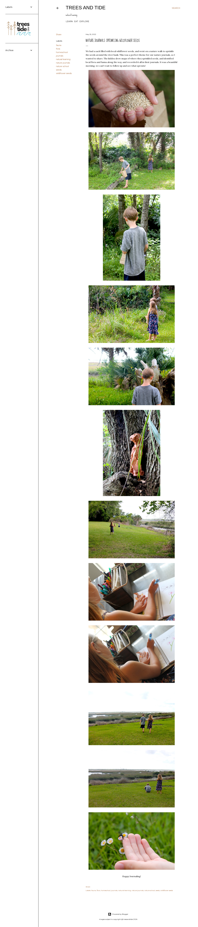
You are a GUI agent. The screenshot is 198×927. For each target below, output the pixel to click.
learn (69, 21)
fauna (58, 45)
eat (76, 21)
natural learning (63, 59)
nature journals (63, 63)
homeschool (62, 52)
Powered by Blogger (120, 914)
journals (59, 56)
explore (84, 21)
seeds (59, 70)
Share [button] (58, 34)
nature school (62, 66)
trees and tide (85, 7)
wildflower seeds (64, 73)
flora (58, 49)
